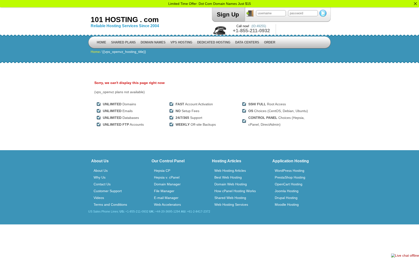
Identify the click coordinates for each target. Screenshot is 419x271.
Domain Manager (167, 184)
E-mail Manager (166, 198)
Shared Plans (123, 42)
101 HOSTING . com (125, 20)
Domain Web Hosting (230, 184)
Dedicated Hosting (213, 42)
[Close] (415, 3)
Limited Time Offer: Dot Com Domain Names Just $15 (209, 4)
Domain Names (153, 42)
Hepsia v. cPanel (166, 177)
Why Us (99, 177)
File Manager (164, 191)
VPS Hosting (181, 42)
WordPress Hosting (289, 170)
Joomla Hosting (286, 191)
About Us (101, 170)
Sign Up (228, 14)
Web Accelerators (167, 204)
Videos (99, 198)
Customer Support (108, 191)
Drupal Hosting (286, 198)
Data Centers (247, 42)
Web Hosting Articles (230, 170)
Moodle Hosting (287, 204)
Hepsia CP (162, 170)
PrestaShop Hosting (290, 177)
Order (269, 42)
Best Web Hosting (228, 177)
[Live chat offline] (405, 255)
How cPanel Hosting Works (235, 191)
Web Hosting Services (231, 204)
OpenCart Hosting (288, 184)
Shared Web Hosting (230, 198)
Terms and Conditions (110, 204)
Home (101, 42)
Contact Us (102, 184)
